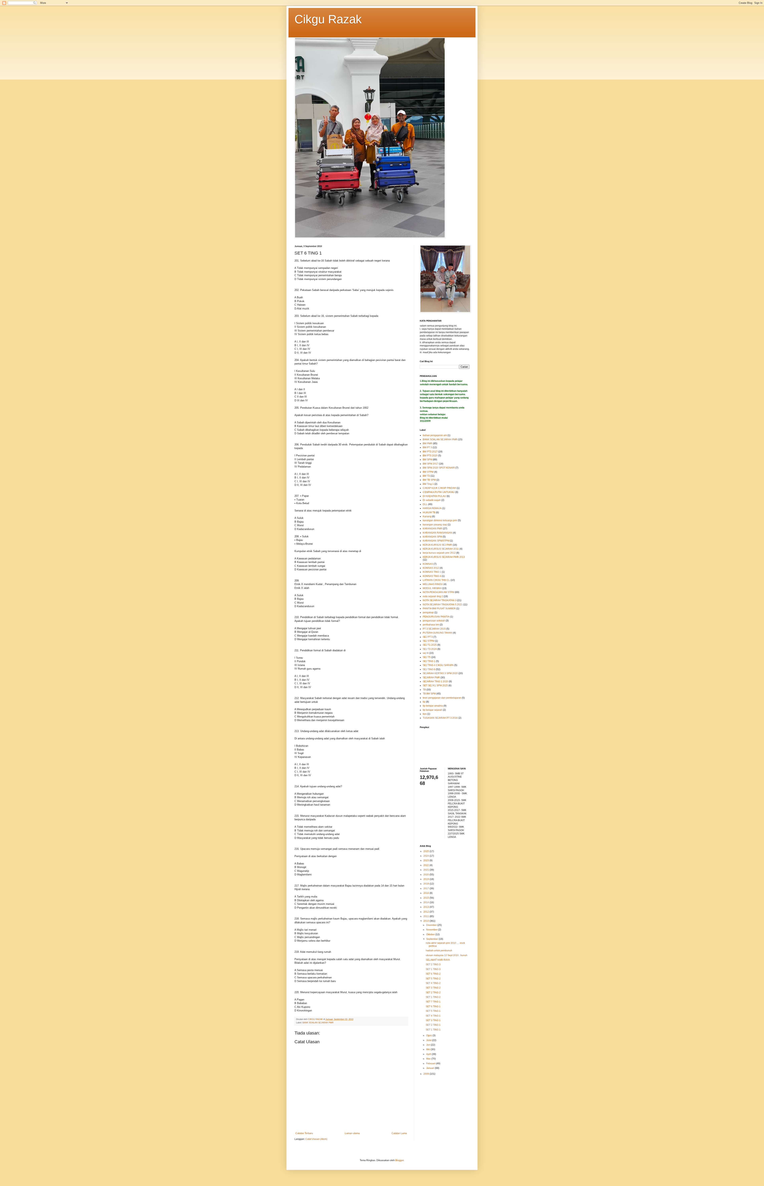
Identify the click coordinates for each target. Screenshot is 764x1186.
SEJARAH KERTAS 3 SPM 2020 (440, 673)
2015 (426, 897)
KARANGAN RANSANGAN (437, 532)
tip (424, 701)
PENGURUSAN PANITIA (436, 616)
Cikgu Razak (328, 19)
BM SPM (427, 459)
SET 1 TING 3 (433, 969)
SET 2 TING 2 (433, 992)
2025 (426, 851)
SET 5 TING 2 (433, 978)
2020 (426, 874)
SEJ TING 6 (429, 669)
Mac (428, 1058)
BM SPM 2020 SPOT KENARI (439, 467)
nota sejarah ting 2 (433, 596)
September (432, 939)
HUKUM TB (429, 512)
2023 (426, 860)
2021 (426, 869)
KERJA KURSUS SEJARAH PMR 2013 (444, 557)
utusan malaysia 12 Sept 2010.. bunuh (446, 955)
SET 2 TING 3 (433, 964)
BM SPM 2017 (430, 463)
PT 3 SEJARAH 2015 (434, 628)
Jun (428, 1044)
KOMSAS (428, 564)
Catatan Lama (399, 1133)
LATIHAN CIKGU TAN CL (436, 580)
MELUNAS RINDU (433, 584)
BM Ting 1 (428, 484)
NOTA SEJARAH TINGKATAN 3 (439, 600)
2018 (426, 883)
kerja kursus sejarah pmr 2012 (439, 552)
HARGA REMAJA (432, 508)
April (429, 1054)
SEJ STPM (428, 641)
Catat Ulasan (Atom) (316, 1139)
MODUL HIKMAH (432, 588)
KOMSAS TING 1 (432, 572)
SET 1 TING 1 (433, 1029)
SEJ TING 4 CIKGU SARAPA (438, 665)
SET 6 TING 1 (433, 1006)
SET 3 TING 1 (433, 1020)
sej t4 (426, 653)
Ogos (429, 1035)
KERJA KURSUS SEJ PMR (437, 544)
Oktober (430, 934)
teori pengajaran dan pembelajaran (442, 697)
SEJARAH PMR (431, 677)
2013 (426, 907)
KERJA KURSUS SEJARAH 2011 (441, 548)
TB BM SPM (429, 693)
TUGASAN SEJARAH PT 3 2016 (440, 717)
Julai (429, 1040)
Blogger (399, 1160)
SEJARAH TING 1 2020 (435, 681)
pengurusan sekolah (434, 620)
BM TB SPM (429, 479)
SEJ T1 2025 (430, 645)
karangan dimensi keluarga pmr (440, 520)
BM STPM (428, 472)
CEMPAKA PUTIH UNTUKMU (439, 492)
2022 (426, 865)
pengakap (428, 612)
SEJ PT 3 (428, 637)
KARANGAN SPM (432, 536)
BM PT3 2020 (430, 455)
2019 (426, 879)
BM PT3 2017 (430, 451)
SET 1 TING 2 (433, 997)
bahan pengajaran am (435, 435)
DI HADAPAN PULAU (434, 496)
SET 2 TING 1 (433, 1025)
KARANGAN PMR (432, 528)
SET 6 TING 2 (433, 973)
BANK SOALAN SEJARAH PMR (317, 1022)
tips (425, 714)
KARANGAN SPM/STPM (436, 540)
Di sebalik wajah (432, 500)
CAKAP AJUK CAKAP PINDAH (439, 488)
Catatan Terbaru (304, 1133)
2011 (426, 916)
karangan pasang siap (435, 524)
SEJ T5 (427, 657)
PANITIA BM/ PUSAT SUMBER (439, 608)
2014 (426, 902)
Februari (431, 1063)
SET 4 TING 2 (433, 983)
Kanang (427, 516)
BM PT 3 (427, 447)
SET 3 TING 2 (433, 987)
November (432, 929)
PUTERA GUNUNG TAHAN (437, 632)
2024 (426, 856)
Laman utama (352, 1133)
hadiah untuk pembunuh (439, 950)
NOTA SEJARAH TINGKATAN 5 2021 (443, 604)
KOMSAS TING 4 (432, 576)
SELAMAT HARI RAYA (438, 960)
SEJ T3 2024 (430, 649)
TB (424, 689)
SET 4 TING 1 (433, 1015)
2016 (426, 893)
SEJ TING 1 (429, 661)
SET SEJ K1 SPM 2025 (435, 685)
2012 (426, 911)
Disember (431, 925)
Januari (430, 1068)
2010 (426, 921)
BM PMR (427, 443)
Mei (428, 1049)
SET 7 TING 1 (433, 1001)
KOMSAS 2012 (431, 568)
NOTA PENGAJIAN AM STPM (438, 592)
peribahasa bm (431, 624)
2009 (426, 1073)
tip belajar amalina (433, 705)
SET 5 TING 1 (433, 1011)
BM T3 (426, 475)
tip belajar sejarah (432, 710)
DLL (425, 504)
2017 (426, 888)
